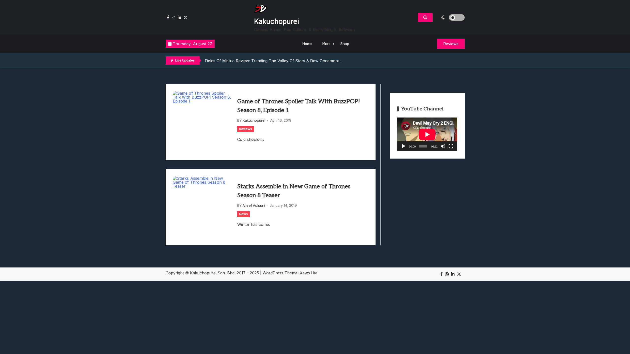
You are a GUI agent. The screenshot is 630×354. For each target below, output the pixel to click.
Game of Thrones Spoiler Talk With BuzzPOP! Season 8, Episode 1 (298, 106)
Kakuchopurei (276, 21)
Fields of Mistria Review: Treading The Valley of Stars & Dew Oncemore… (274, 60)
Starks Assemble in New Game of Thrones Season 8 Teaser (293, 191)
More (326, 44)
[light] (450, 17)
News (243, 214)
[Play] (403, 146)
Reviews (245, 129)
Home (307, 44)
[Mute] (443, 146)
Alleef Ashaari (254, 205)
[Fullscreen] (450, 146)
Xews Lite (308, 272)
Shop (344, 44)
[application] (427, 134)
